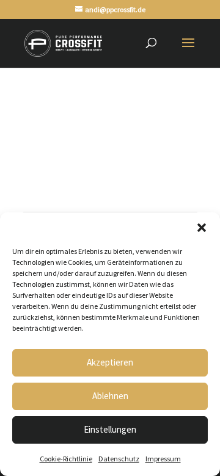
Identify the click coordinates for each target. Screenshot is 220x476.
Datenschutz (118, 458)
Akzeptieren (110, 362)
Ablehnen (110, 396)
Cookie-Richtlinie (66, 458)
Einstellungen (110, 429)
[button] (202, 228)
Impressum (163, 458)
